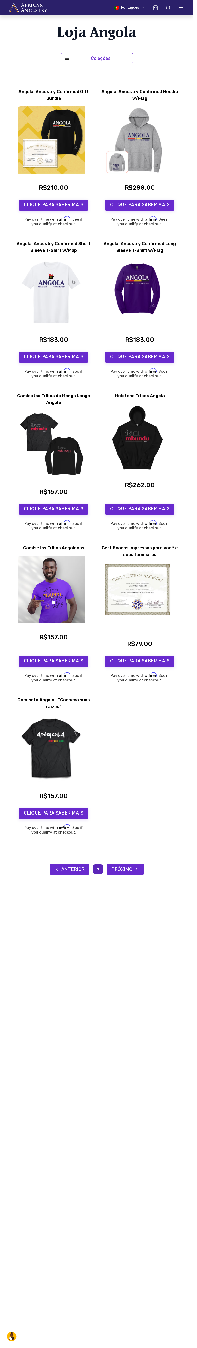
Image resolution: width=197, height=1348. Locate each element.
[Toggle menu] (181, 7)
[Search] (168, 7)
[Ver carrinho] (155, 7)
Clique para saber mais (53, 205)
